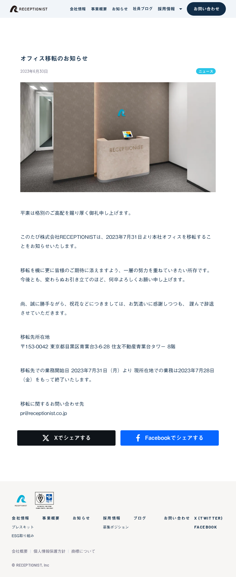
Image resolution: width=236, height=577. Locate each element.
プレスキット (23, 527)
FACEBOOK (205, 527)
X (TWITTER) (208, 518)
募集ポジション (116, 527)
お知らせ (81, 518)
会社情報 (20, 518)
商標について (83, 551)
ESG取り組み (23, 535)
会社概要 (20, 551)
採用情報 (111, 518)
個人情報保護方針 (49, 551)
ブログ (140, 518)
